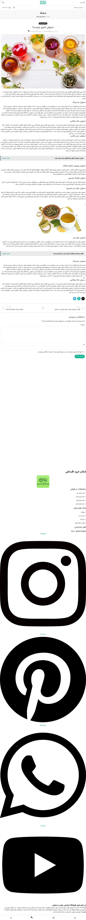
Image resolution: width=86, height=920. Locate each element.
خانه (48, 17)
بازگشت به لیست (43, 308)
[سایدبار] (84, 278)
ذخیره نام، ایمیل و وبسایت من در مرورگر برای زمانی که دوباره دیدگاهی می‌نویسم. (60, 352)
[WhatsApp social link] (79, 298)
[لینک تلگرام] (74, 298)
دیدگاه (82, 325)
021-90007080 (78, 531)
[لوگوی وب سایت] (43, 2)
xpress (46, 32)
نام (84, 345)
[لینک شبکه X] (83, 298)
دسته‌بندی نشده (40, 17)
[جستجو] (14, 7)
